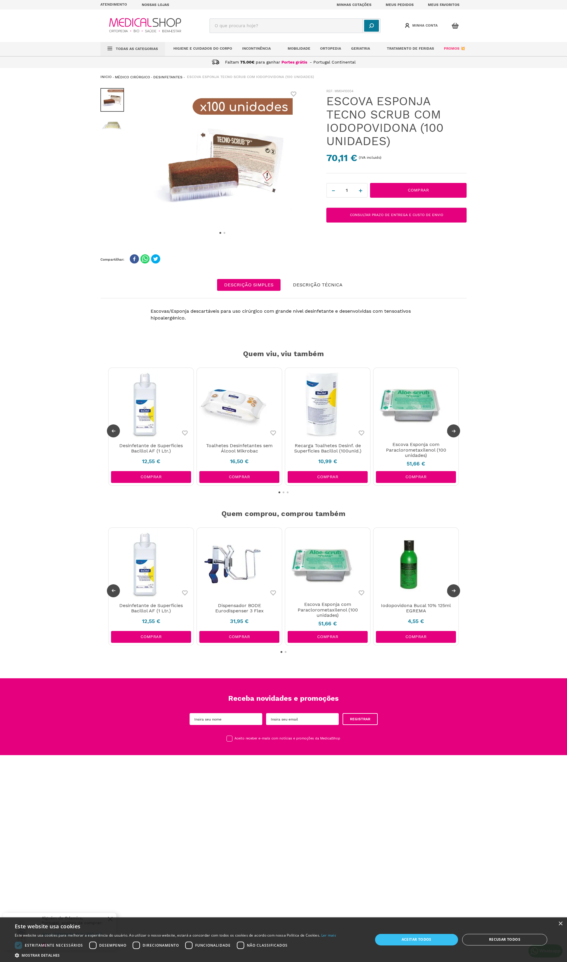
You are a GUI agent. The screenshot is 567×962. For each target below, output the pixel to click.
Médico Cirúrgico (132, 77)
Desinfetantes (168, 77)
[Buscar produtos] (371, 26)
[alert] (283, 939)
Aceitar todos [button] (416, 939)
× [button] (560, 924)
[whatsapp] (145, 259)
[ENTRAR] (422, 26)
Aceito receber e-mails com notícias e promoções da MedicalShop (287, 738)
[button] (117, 5)
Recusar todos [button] (504, 939)
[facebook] (134, 259)
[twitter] (155, 259)
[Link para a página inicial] (106, 77)
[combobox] (295, 25)
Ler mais (328, 935)
